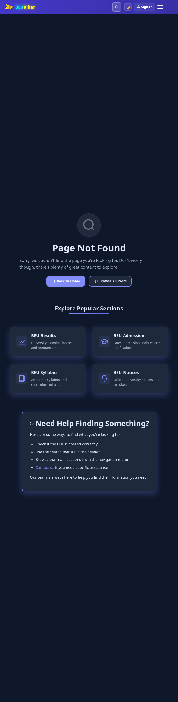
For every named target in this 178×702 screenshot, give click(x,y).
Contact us (44, 467)
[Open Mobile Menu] (160, 7)
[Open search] (116, 7)
